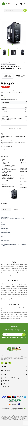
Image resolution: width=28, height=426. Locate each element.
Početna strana (4, 16)
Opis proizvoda (4, 156)
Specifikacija (4, 203)
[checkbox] (3, 337)
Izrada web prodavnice (18, 408)
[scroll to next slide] (12, 44)
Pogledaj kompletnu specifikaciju (20, 76)
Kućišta (9, 16)
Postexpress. (4, 97)
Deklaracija (4, 214)
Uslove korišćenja (22, 337)
